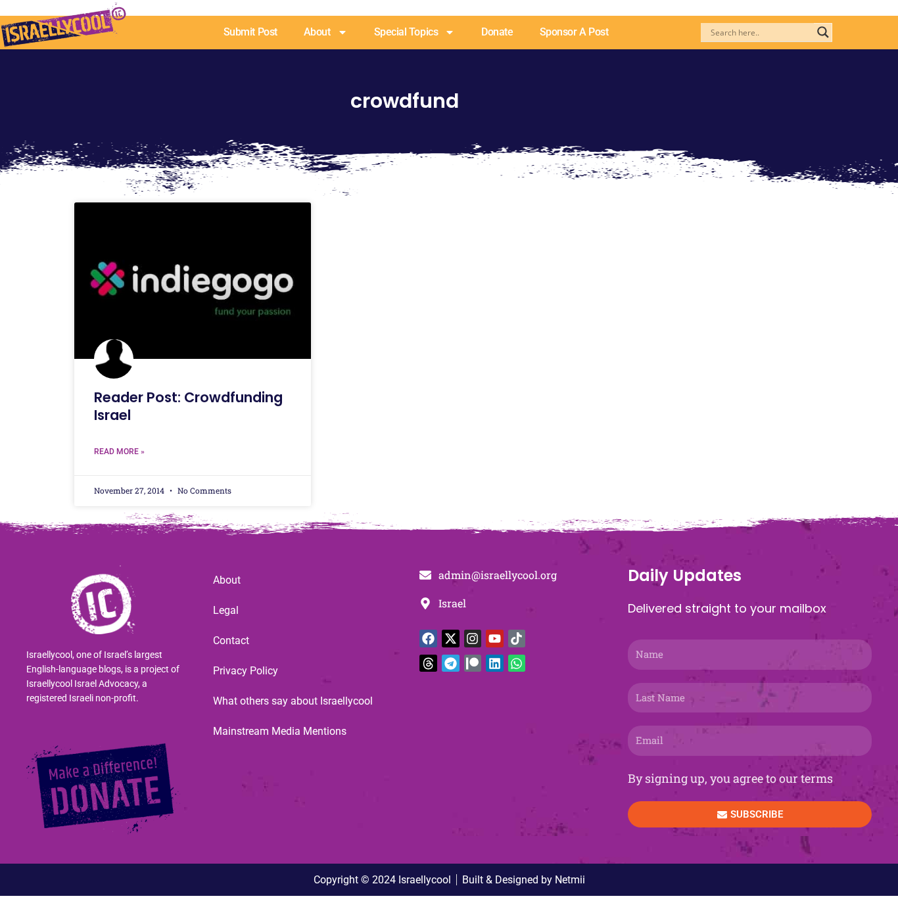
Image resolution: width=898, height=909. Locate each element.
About (317, 32)
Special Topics (406, 32)
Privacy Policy (245, 670)
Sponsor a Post (574, 32)
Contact (231, 640)
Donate (497, 32)
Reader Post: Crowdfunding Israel (188, 406)
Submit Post (250, 32)
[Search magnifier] (823, 32)
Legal (226, 610)
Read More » (119, 451)
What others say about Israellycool (293, 701)
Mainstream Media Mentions (279, 731)
